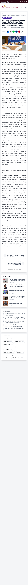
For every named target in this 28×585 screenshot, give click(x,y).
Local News (7, 357)
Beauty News (8, 341)
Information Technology (10, 355)
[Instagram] (24, 1)
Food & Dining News (9, 352)
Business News (19, 341)
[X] (22, 1)
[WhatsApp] (13, 32)
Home (3, 13)
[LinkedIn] (26, 1)
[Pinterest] (19, 32)
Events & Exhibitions (9, 347)
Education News (9, 13)
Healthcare (20, 352)
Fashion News (8, 349)
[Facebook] (20, 1)
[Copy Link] (22, 32)
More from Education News (15, 269)
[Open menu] (25, 7)
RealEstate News (18, 357)
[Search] (22, 7)
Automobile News (8, 338)
